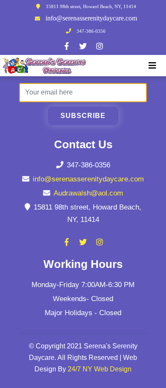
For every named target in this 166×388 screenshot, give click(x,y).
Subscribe (83, 115)
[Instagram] (99, 46)
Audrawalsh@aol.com (88, 193)
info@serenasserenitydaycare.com (91, 18)
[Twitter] (83, 46)
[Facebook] (66, 46)
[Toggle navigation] (152, 65)
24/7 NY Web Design (100, 369)
